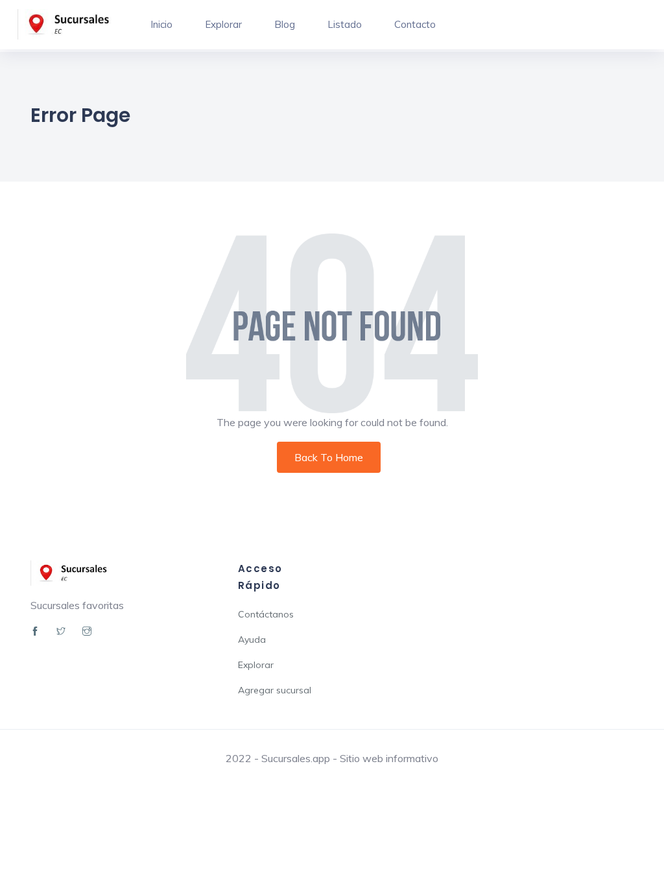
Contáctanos (266, 614)
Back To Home (328, 457)
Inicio (161, 24)
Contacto (415, 24)
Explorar (223, 24)
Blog (284, 24)
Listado (344, 24)
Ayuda (252, 639)
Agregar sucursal (274, 690)
